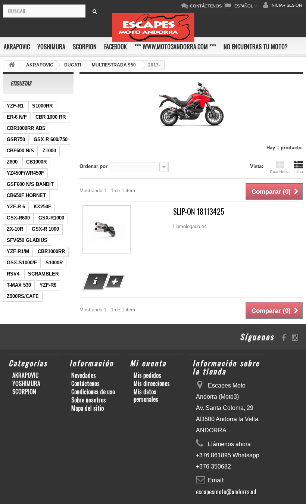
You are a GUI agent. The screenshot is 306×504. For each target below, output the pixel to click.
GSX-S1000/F (22, 262)
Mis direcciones (152, 383)
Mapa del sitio (87, 408)
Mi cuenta (148, 362)
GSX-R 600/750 (51, 139)
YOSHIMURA (51, 46)
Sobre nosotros (88, 399)
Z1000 (49, 150)
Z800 (12, 162)
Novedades (83, 375)
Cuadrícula (280, 171)
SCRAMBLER (43, 274)
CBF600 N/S (20, 150)
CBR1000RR (51, 251)
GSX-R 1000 (45, 229)
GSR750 (16, 139)
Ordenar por (93, 166)
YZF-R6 (48, 285)
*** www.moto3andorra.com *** (175, 46)
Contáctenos (85, 383)
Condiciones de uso (93, 391)
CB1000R (36, 162)
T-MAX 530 (19, 285)
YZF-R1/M (18, 251)
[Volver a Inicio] (11, 65)
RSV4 (13, 274)
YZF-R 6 (16, 206)
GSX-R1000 (51, 218)
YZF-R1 (15, 106)
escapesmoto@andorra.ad (226, 491)
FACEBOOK (115, 46)
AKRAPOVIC (17, 46)
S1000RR (42, 106)
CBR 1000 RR (50, 117)
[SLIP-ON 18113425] (106, 229)
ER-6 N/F (17, 117)
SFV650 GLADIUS (27, 240)
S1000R (54, 262)
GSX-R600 (18, 218)
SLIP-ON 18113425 (198, 211)
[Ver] (95, 281)
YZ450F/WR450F (25, 173)
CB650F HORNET (26, 195)
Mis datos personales (146, 395)
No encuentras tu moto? (256, 46)
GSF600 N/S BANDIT (30, 184)
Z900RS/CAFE (23, 296)
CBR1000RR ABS (26, 128)
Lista (298, 171)
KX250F (42, 206)
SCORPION (85, 46)
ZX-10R (15, 229)
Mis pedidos (147, 375)
